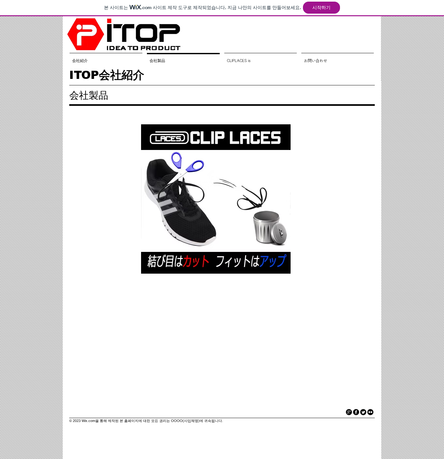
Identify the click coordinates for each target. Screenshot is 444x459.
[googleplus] (349, 412)
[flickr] (370, 412)
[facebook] (356, 412)
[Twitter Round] (363, 412)
